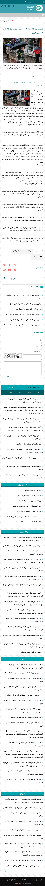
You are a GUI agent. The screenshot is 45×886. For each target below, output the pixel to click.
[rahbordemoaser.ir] (34, 8)
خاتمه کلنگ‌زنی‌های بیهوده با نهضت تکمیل (27, 522)
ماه (20, 392)
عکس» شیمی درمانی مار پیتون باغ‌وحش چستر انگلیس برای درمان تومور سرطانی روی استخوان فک (24, 666)
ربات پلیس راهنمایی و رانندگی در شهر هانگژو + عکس (24, 695)
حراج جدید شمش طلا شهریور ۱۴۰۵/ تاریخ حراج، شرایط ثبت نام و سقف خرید (24, 578)
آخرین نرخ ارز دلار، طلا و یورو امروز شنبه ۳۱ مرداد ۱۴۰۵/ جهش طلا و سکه (24, 620)
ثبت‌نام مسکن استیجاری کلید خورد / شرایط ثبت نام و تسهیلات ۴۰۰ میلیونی (24, 553)
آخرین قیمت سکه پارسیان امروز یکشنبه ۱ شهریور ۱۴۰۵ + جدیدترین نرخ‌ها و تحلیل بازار (24, 400)
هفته (29, 392)
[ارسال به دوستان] (9, 270)
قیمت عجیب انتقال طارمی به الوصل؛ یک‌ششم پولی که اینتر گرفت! (22, 459)
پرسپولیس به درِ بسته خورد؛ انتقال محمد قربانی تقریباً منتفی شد (24, 476)
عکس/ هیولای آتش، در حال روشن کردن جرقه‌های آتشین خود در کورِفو (23, 688)
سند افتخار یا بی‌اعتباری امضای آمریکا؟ (29, 511)
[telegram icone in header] (13, 6)
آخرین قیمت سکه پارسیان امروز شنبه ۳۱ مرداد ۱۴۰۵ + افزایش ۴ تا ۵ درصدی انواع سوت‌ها (24, 628)
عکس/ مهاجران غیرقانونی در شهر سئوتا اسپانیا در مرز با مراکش (24, 680)
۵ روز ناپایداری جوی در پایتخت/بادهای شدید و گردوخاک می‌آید (23, 297)
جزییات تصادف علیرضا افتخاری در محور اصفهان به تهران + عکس (23, 637)
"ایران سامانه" (18, 883)
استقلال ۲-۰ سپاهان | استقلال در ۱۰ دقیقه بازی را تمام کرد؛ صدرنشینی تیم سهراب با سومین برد (23, 764)
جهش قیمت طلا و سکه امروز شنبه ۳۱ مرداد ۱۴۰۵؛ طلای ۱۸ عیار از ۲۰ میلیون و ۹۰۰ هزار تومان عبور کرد (23, 539)
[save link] (14, 270)
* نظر (38, 359)
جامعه (41, 76)
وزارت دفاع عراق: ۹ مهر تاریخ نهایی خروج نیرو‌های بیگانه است (24, 781)
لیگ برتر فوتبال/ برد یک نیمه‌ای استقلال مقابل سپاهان (23, 860)
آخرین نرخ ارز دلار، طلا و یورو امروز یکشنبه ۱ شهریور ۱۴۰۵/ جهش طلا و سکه (23, 437)
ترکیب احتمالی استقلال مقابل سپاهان (29, 444)
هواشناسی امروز (37, 256)
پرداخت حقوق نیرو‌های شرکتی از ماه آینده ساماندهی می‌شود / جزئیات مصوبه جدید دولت (25, 612)
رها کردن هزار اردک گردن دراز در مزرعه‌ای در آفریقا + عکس (22, 673)
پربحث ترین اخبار (12, 387)
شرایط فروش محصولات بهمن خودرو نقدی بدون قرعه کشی (22, 545)
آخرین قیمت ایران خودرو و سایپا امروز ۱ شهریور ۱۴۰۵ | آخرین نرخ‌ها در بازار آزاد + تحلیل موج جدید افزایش (24, 429)
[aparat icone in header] (9, 6)
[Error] (4, 278)
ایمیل (38, 346)
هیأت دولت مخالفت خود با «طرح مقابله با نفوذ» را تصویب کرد (25, 744)
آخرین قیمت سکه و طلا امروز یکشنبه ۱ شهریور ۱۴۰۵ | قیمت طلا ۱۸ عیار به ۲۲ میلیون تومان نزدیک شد (23, 420)
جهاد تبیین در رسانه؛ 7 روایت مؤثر (30, 501)
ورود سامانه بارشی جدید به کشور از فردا (29, 309)
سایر (34, 76)
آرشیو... (5, 525)
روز (39, 392)
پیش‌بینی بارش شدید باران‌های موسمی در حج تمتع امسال (22, 325)
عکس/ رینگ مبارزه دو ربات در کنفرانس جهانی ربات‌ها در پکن (23, 702)
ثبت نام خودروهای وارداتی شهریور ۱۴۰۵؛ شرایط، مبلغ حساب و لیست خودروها (25, 451)
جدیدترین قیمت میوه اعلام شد (31, 652)
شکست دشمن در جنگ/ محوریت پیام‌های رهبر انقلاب (23, 516)
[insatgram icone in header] (2, 6)
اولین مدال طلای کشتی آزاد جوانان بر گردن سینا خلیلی (23, 865)
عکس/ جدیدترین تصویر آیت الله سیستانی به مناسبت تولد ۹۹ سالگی (23, 569)
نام (39, 340)
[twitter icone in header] (5, 6)
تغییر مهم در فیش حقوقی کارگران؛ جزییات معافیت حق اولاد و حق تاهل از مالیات (23, 645)
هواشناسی (29, 250)
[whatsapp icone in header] (14, 265)
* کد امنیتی (37, 351)
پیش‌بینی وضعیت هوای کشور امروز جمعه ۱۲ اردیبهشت (24, 319)
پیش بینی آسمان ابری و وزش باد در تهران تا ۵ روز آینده (23, 314)
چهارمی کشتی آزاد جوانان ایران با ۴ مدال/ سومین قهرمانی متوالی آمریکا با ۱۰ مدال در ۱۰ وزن (23, 710)
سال (10, 392)
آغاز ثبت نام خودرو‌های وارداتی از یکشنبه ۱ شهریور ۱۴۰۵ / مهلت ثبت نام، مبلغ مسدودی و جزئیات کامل (23, 603)
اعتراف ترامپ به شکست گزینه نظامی (29, 495)
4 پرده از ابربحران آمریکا (33, 490)
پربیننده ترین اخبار (33, 387)
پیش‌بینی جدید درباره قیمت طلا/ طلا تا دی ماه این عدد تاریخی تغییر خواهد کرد (24, 773)
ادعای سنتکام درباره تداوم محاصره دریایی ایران (26, 717)
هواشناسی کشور (17, 250)
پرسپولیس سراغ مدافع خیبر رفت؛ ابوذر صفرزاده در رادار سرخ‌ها (24, 468)
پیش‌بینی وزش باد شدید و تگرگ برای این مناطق (26, 304)
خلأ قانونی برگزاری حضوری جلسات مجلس (27, 506)
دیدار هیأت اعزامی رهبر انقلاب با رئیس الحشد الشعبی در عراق (23, 724)
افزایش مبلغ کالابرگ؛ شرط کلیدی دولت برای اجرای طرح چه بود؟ (22, 586)
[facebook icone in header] (9, 265)
